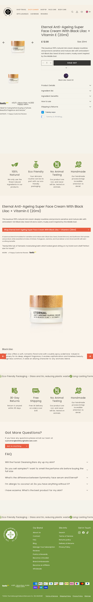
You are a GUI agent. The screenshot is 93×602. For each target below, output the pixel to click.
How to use (46, 101)
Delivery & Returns (66, 543)
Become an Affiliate (41, 565)
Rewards (44, 14)
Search (62, 532)
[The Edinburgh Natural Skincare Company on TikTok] (87, 532)
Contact (36, 536)
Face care (52, 10)
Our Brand (34, 14)
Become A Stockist (41, 558)
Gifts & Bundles (22, 14)
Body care (62, 10)
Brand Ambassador (41, 561)
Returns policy (65, 540)
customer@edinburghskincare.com (21, 441)
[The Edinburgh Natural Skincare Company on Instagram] (79, 532)
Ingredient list (47, 90)
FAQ (34, 540)
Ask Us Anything (14, 446)
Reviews (36, 550)
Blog (35, 543)
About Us (37, 532)
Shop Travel (21, 10)
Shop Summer (33, 10)
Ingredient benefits (49, 96)
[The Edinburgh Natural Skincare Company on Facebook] (83, 532)
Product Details (48, 85)
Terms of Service (66, 536)
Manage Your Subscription (44, 547)
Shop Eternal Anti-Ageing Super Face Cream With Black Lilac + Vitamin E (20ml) (40, 230)
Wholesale (37, 569)
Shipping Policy (65, 596)
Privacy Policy (64, 547)
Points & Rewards (40, 554)
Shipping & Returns (49, 106)
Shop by (43, 10)
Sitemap (87, 596)
